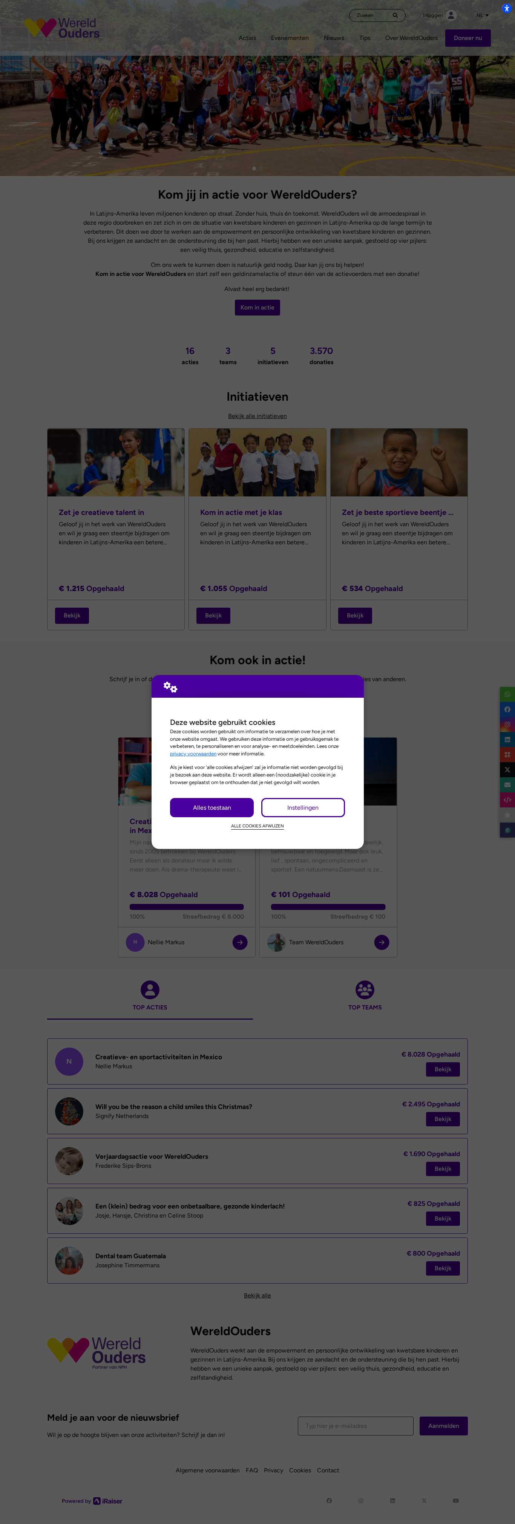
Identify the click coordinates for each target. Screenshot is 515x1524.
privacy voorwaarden (193, 754)
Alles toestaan (212, 807)
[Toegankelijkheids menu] (506, 8)
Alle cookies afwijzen (257, 826)
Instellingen (303, 807)
